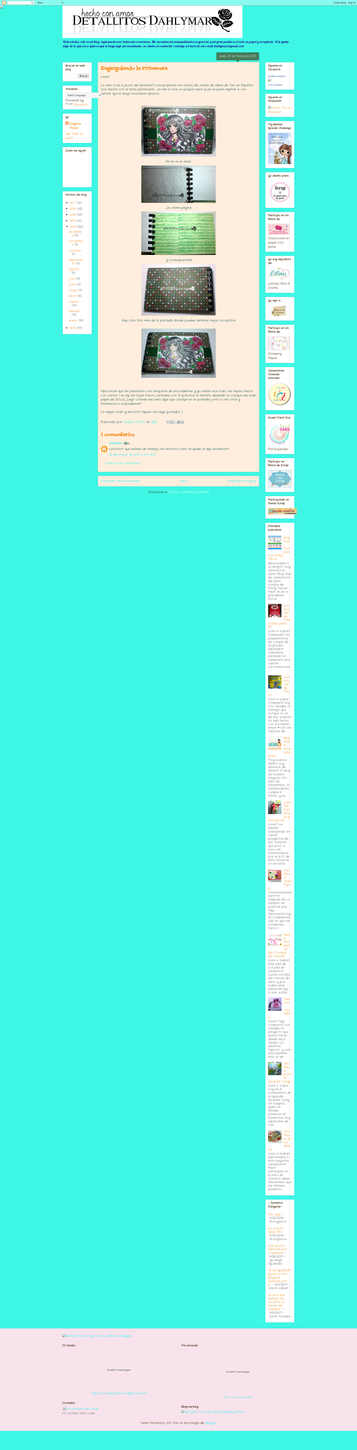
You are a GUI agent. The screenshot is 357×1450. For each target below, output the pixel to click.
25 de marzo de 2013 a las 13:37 (132, 454)
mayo (73, 290)
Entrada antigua (241, 481)
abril (73, 296)
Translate (80, 104)
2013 (73, 227)
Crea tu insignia (275, 85)
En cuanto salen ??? (275, 1230)
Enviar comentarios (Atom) (189, 492)
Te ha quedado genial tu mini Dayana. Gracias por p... (279, 1277)
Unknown (116, 443)
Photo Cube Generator (238, 1397)
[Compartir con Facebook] (179, 422)
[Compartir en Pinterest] (182, 422)
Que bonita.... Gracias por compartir (277, 1249)
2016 (73, 209)
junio (73, 284)
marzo (73, 302)
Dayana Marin (75, 126)
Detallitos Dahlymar (277, 76)
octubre (75, 250)
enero (74, 320)
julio (72, 279)
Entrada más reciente (120, 481)
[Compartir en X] (175, 422)
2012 (73, 328)
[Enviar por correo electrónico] (168, 422)
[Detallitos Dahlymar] (269, 80)
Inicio (183, 481)
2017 (73, 203)
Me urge (274, 1214)
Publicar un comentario (123, 463)
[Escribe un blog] (172, 422)
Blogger (210, 1423)
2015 (73, 215)
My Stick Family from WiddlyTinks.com (119, 1393)
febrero (74, 311)
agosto (74, 269)
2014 (73, 221)
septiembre (75, 262)
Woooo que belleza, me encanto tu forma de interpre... (276, 1302)
